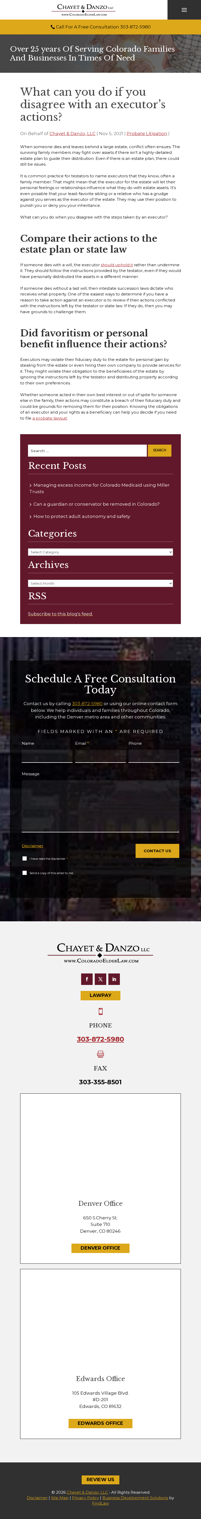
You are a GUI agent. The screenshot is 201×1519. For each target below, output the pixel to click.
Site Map (60, 1497)
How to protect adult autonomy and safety (82, 516)
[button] (184, 10)
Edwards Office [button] (100, 1423)
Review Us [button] (100, 1479)
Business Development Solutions (135, 1497)
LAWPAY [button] (100, 995)
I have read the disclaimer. (49, 859)
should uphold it (117, 264)
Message (31, 773)
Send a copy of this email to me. (52, 873)
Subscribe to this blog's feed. (60, 613)
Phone (135, 743)
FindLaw (100, 1503)
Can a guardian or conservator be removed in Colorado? (97, 504)
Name (28, 743)
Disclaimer (32, 845)
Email (82, 743)
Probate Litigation (147, 133)
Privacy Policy (85, 1497)
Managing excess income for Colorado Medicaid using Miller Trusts (99, 488)
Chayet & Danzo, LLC (72, 133)
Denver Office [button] (100, 1248)
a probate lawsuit (49, 418)
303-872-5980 (135, 26)
